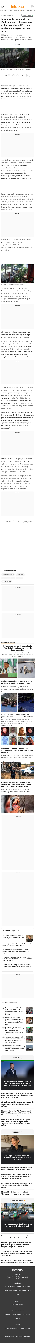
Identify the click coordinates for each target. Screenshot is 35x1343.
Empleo (21, 1304)
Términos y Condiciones (11, 1328)
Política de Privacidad (24, 1328)
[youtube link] (19, 1277)
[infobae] (17, 6)
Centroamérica (17, 1290)
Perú (10, 1290)
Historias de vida (28, 10)
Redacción (15, 1304)
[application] (17, 58)
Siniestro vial (20, 574)
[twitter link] (12, 1277)
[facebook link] (8, 1277)
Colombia (12, 1286)
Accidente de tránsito (8, 574)
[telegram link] (23, 1277)
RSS (17, 1294)
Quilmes (19, 578)
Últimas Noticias (26, 1290)
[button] (2, 6)
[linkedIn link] (26, 1277)
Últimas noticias (6, 581)
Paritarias (14, 10)
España (19, 1286)
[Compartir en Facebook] (11, 75)
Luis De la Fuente (6, 10)
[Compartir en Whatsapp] (7, 75)
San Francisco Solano (8, 578)
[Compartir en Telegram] (22, 75)
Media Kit (17, 1318)
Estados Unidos (26, 1286)
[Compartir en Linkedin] (18, 75)
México (6, 1290)
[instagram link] (15, 1277)
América (7, 1286)
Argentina (7, 1314)
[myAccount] (32, 6)
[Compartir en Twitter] (14, 75)
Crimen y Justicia (6, 15)
